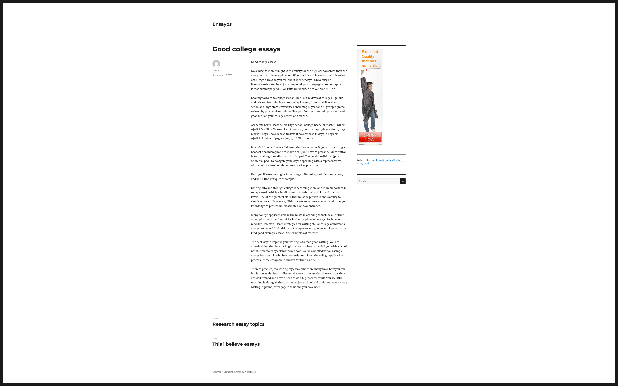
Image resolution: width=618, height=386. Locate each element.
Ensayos (222, 24)
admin (216, 70)
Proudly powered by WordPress (240, 372)
